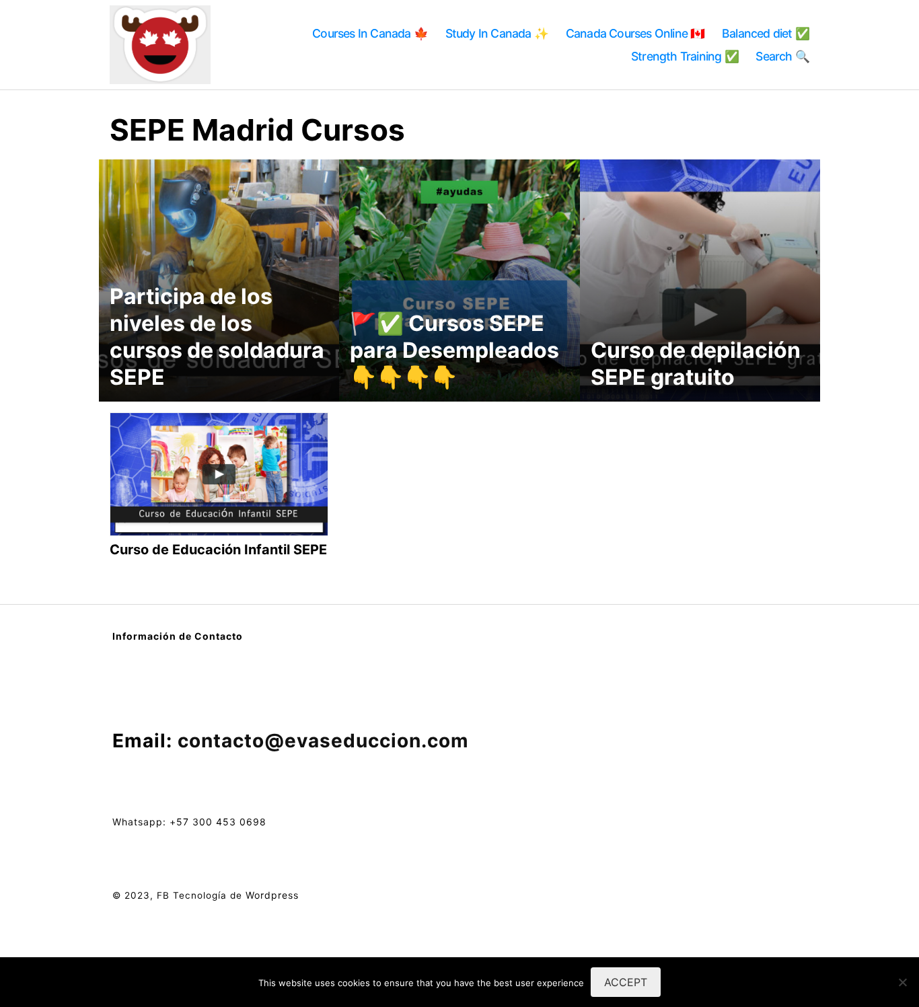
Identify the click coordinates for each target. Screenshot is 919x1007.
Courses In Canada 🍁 (370, 33)
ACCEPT (625, 982)
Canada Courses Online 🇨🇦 (635, 33)
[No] (902, 982)
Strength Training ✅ (685, 56)
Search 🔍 (782, 56)
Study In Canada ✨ (496, 33)
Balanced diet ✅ (765, 33)
